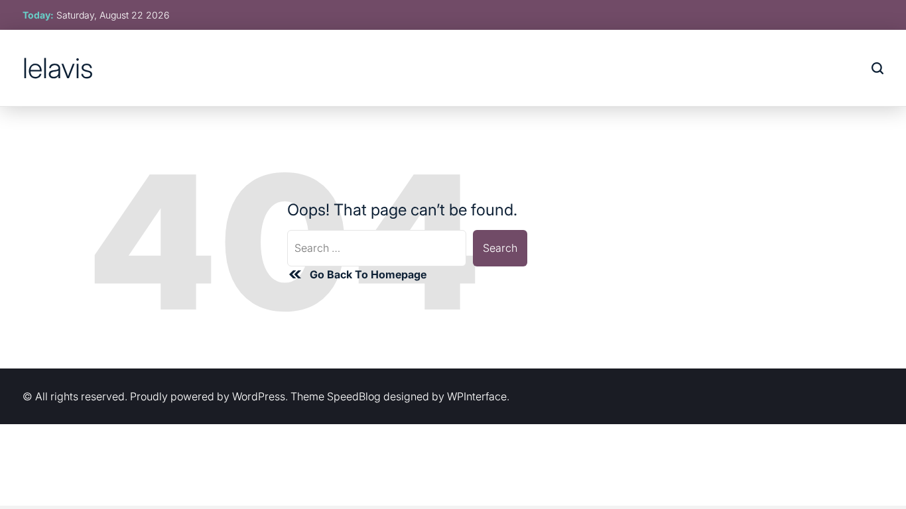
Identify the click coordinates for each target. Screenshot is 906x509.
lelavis (58, 68)
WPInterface (477, 396)
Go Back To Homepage (368, 274)
